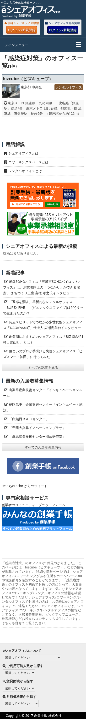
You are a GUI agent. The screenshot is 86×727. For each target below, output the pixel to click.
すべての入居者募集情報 (43, 447)
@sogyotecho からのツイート (25, 485)
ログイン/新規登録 (22, 30)
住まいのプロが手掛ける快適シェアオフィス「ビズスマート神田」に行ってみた (42, 354)
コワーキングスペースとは (28, 162)
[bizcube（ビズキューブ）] (10, 92)
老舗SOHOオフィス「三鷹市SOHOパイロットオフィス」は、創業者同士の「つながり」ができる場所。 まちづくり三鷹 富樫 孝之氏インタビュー (42, 287)
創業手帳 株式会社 (48, 715)
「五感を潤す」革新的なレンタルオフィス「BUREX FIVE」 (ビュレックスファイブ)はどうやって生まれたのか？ (43, 307)
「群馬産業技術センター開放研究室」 (37, 436)
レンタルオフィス (68, 87)
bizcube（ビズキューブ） (28, 78)
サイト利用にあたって (69, 723)
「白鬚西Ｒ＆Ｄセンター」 (29, 419)
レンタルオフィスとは (25, 171)
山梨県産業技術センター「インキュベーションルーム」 (42, 393)
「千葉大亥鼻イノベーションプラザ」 (37, 427)
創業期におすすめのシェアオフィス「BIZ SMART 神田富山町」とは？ (43, 339)
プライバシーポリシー (29, 723)
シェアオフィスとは (23, 153)
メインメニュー (16, 45)
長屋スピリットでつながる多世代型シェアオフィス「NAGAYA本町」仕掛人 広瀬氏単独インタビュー (42, 325)
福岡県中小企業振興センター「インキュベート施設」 (42, 407)
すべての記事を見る (43, 367)
